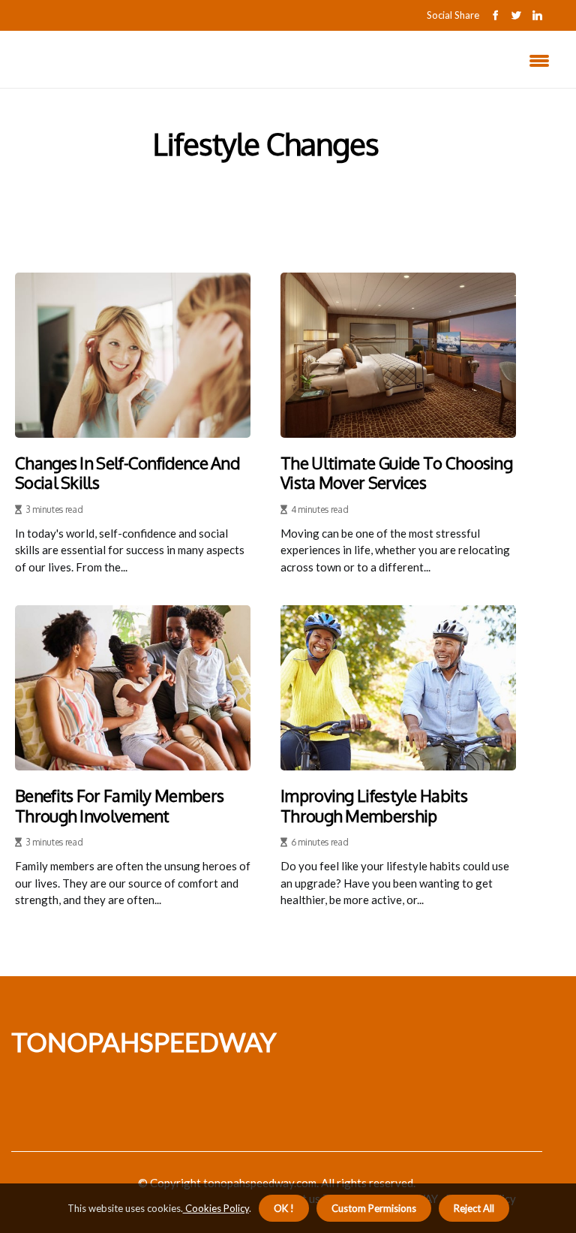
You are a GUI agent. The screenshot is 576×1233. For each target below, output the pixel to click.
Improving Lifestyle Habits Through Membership (373, 805)
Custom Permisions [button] (374, 1208)
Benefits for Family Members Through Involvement (119, 805)
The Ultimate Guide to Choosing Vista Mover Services (396, 473)
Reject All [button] (474, 1208)
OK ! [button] (284, 1208)
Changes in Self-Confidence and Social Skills (127, 473)
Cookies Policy (216, 1208)
